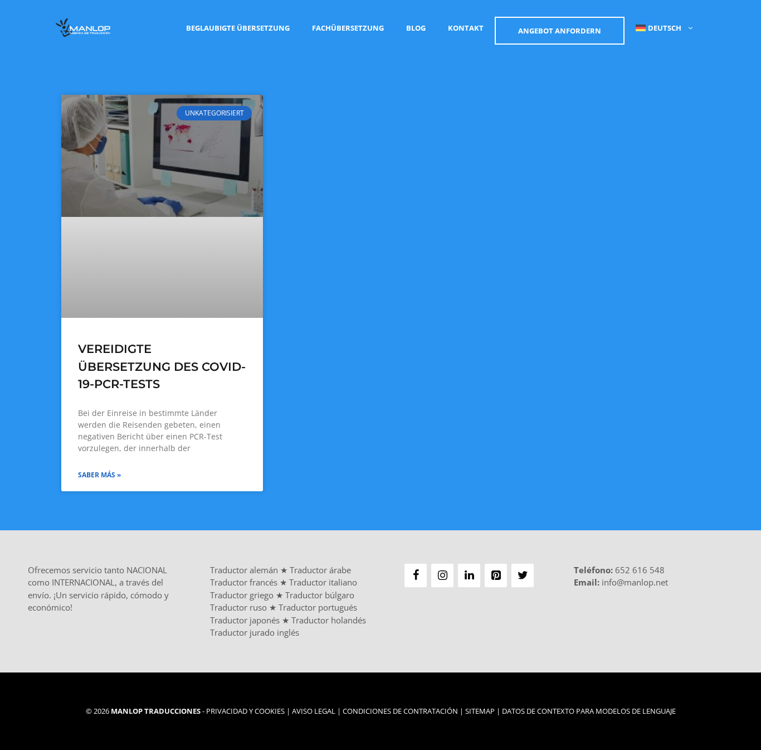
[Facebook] (415, 575)
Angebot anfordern (559, 31)
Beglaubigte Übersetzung (238, 28)
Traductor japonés (245, 620)
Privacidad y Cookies (245, 711)
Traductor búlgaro (319, 595)
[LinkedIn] (469, 575)
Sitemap (480, 711)
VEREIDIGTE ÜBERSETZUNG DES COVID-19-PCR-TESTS (162, 366)
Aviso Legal (313, 711)
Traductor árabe (320, 569)
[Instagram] (442, 575)
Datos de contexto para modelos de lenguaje (589, 711)
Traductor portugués (318, 607)
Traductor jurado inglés (254, 632)
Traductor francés (243, 582)
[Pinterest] (496, 575)
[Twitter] (522, 575)
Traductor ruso (238, 607)
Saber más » (99, 475)
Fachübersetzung (348, 28)
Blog (416, 28)
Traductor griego (242, 595)
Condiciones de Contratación (400, 711)
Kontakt (466, 28)
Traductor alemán (244, 569)
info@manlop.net (635, 582)
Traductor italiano (323, 582)
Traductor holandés (328, 620)
